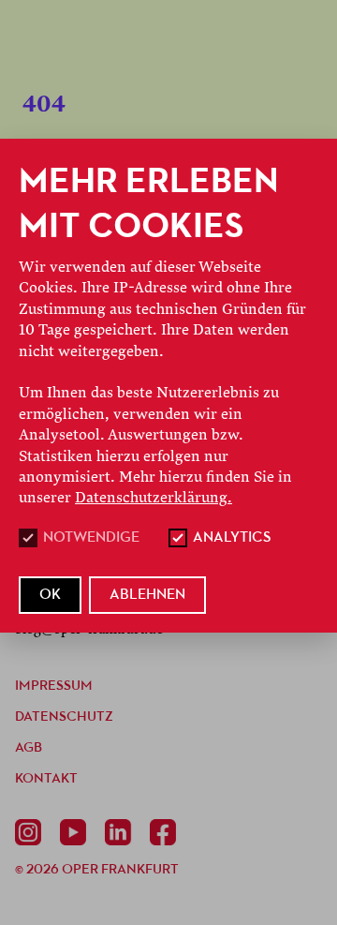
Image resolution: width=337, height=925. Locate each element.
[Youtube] (77, 832)
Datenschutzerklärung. (153, 497)
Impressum (54, 686)
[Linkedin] (122, 832)
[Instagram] (32, 832)
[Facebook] (166, 832)
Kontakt (46, 779)
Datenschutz (64, 717)
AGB (28, 748)
